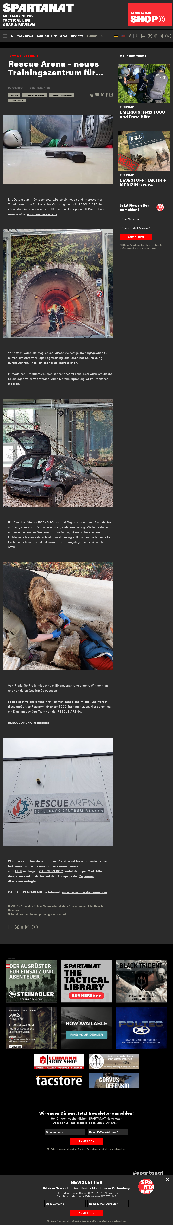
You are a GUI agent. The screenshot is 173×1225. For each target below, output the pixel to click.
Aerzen (14, 95)
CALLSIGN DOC (51, 871)
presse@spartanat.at (52, 914)
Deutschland (17, 100)
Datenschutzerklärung (103, 1220)
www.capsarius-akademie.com (84, 892)
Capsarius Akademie (34, 95)
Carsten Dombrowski (62, 95)
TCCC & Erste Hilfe (23, 55)
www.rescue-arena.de (42, 214)
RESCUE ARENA (90, 204)
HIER (18, 871)
